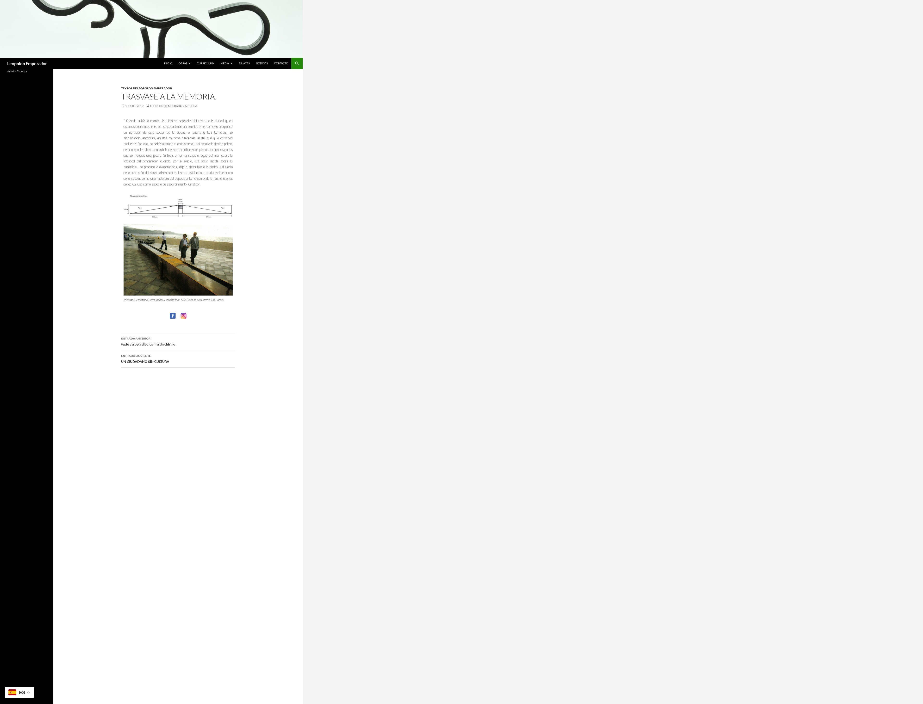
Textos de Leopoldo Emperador (146, 88)
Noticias (262, 63)
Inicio (168, 63)
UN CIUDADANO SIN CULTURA (145, 359)
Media (225, 63)
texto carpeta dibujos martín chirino (148, 341)
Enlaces (244, 63)
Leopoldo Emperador (27, 63)
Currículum (205, 63)
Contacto (281, 63)
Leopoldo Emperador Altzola (173, 106)
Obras (183, 63)
